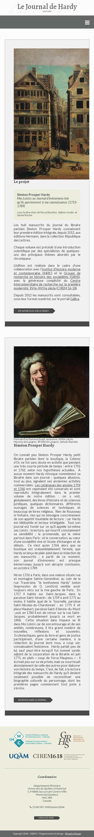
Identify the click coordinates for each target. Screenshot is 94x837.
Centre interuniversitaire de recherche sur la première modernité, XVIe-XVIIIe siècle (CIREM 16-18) (47, 284)
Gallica (74, 299)
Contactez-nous (46, 818)
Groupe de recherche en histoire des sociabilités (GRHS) (47, 275)
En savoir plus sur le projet (33, 310)
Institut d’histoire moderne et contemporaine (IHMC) (47, 271)
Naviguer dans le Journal (32, 700)
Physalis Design (73, 833)
